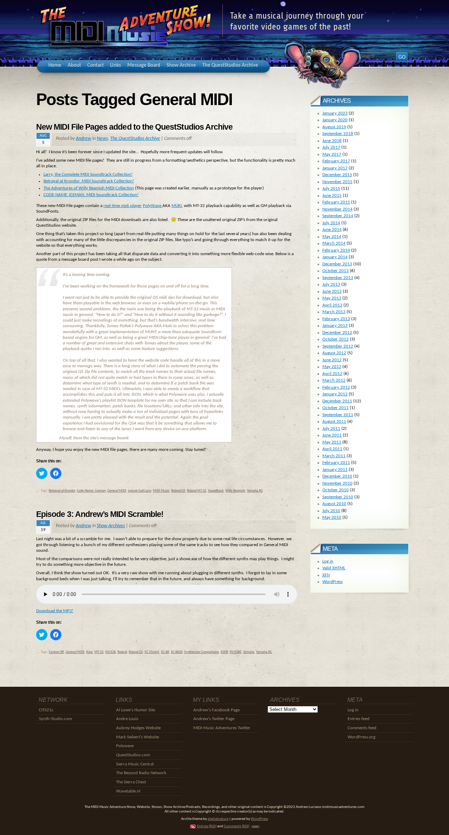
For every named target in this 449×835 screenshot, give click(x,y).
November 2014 (337, 209)
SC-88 (165, 652)
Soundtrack (216, 491)
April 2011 (332, 449)
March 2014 (334, 243)
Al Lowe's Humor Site (135, 710)
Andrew (83, 138)
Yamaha (248, 652)
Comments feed (362, 728)
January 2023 (335, 113)
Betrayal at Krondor (62, 491)
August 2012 (334, 353)
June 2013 (332, 291)
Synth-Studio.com (55, 719)
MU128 (110, 652)
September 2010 (337, 497)
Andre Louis (127, 719)
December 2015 (337, 175)
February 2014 (336, 250)
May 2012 (331, 366)
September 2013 (337, 278)
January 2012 (335, 394)
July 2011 (331, 428)
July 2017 (331, 147)
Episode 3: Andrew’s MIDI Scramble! (99, 514)
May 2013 (331, 298)
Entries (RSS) (206, 826)
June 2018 (332, 140)
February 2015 (336, 202)
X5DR (224, 652)
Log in (327, 561)
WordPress (332, 582)
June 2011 (332, 435)
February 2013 (336, 319)
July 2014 (331, 223)
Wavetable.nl (128, 791)
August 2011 (334, 421)
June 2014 (332, 229)
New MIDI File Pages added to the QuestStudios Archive (134, 126)
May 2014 (331, 236)
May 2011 (331, 442)
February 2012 (336, 387)
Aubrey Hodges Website (138, 728)
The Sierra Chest (131, 782)
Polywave (125, 746)
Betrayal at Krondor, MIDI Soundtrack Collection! (88, 181)
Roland (122, 652)
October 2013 (335, 270)
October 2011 (335, 408)
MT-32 (98, 652)
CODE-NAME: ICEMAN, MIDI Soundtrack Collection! (91, 195)
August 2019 (334, 127)
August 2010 (334, 503)
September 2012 (337, 346)
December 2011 (337, 401)
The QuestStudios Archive (135, 138)
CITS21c (46, 710)
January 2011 (335, 469)
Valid (333, 568)
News (102, 138)
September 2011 (337, 415)
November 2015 (337, 182)
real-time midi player (122, 205)
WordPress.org (361, 737)
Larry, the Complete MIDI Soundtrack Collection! (88, 174)
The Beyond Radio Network (141, 773)
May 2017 (331, 154)
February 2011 (336, 462)
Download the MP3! (54, 611)
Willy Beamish (235, 491)
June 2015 (332, 195)
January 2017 (335, 168)
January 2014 (335, 257)
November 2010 (337, 483)
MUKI (177, 205)
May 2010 (331, 517)
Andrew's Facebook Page (216, 710)
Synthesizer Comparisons (201, 652)
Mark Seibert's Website (137, 737)
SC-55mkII (152, 652)
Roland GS (178, 491)
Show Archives (111, 526)
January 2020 (335, 120)
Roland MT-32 (196, 491)
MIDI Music (161, 491)
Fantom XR (56, 652)
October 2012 (335, 339)
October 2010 (335, 490)
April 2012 (332, 373)
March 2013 (334, 312)
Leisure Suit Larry (139, 491)
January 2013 (335, 325)
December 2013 (337, 264)
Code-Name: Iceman (91, 491)
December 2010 (337, 476)
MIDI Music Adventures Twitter (221, 728)
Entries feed (358, 719)
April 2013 (332, 305)
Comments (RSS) (236, 826)
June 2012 (332, 360)
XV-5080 (235, 652)
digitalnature (218, 819)
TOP (255, 827)
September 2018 (337, 133)
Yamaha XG (255, 491)
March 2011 (334, 456)
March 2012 (334, 380)
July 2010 (331, 511)
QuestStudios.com (133, 755)
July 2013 (331, 284)
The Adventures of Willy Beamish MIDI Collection (88, 188)
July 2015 (331, 188)
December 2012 (337, 332)
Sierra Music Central (135, 764)
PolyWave (152, 205)
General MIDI (116, 491)
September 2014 (337, 216)
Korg (89, 652)
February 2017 (336, 161)
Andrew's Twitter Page (213, 719)
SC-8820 (176, 652)
